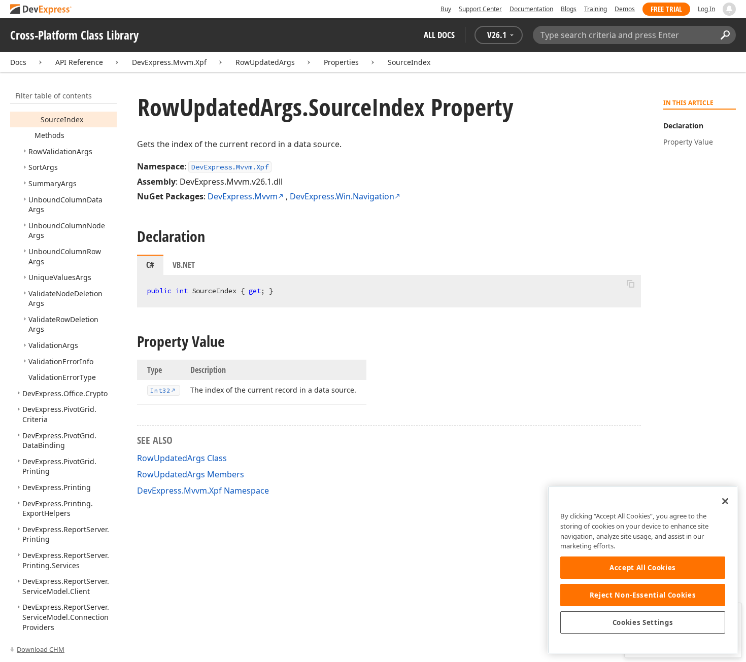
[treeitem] (62, 119)
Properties (341, 62)
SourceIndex (409, 62)
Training (595, 9)
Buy (445, 9)
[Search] (725, 35)
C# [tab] (150, 264)
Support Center (480, 9)
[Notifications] (729, 9)
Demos (625, 9)
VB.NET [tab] (184, 264)
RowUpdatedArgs (265, 62)
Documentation (531, 9)
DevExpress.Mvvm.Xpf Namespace (203, 490)
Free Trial (666, 9)
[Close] (725, 501)
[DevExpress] (41, 10)
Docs (18, 62)
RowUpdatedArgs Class (182, 458)
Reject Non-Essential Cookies (643, 595)
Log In (706, 9)
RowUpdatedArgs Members (190, 474)
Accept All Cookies (642, 567)
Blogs (569, 9)
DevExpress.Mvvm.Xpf (169, 62)
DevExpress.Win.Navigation (342, 196)
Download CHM (40, 649)
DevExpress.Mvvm (243, 196)
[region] (643, 570)
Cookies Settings (643, 622)
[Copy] (630, 283)
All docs (439, 35)
